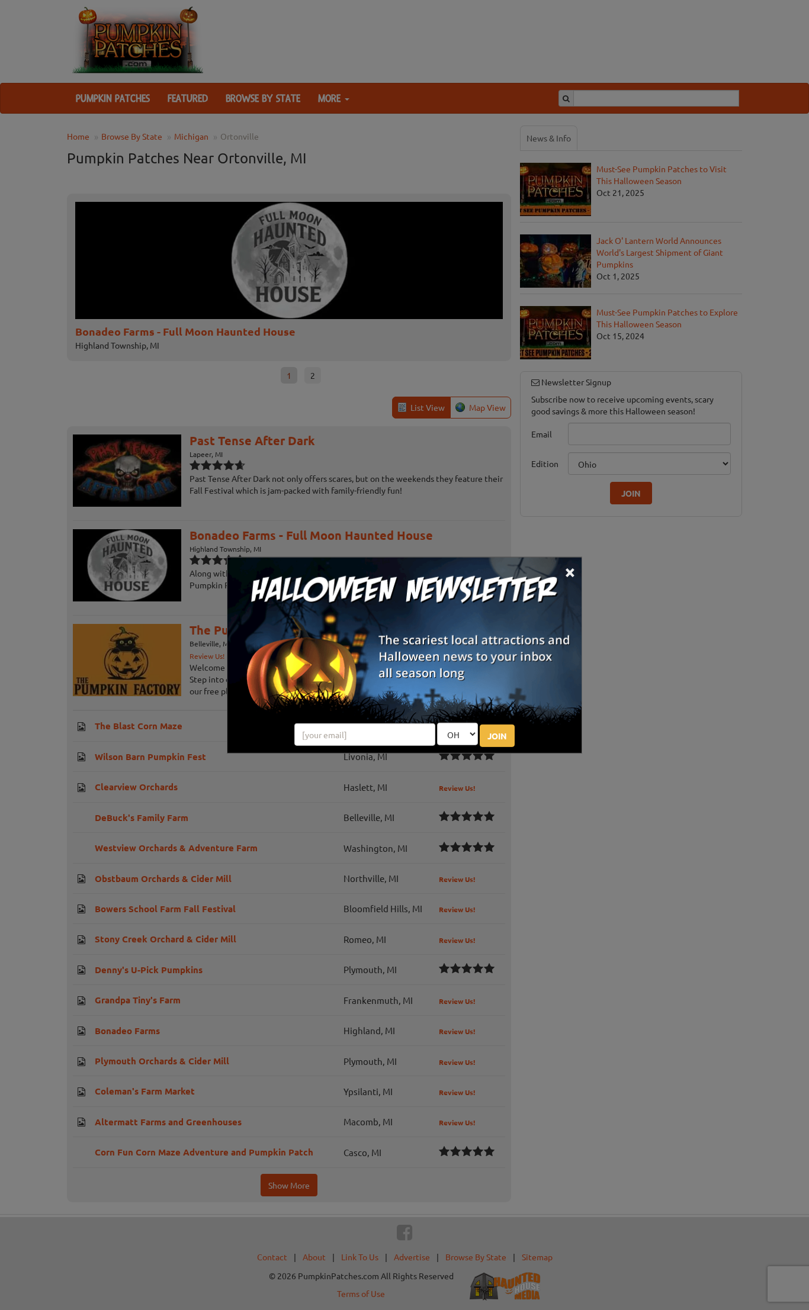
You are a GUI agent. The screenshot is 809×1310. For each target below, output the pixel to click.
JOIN (497, 735)
